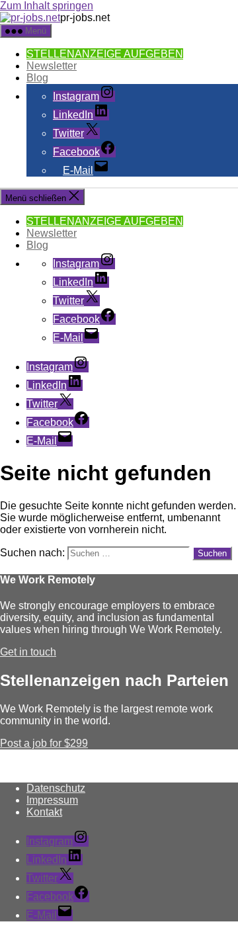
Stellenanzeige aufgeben (104, 54)
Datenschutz (55, 788)
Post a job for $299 (44, 743)
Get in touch (28, 651)
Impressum (52, 800)
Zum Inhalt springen (46, 5)
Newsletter (51, 65)
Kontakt (44, 812)
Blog (37, 77)
